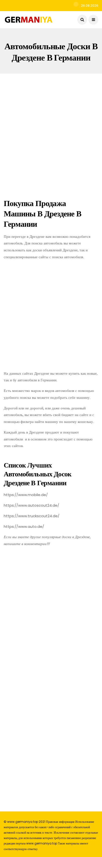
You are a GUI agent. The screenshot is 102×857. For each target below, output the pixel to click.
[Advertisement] (51, 135)
